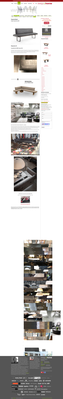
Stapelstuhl (16, 16)
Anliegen (43, 118)
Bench (42, 73)
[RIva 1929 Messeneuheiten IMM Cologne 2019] (46, 35)
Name (42, 112)
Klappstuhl (24, 16)
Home (12, 3)
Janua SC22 (43, 80)
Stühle (12, 16)
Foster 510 (42, 74)
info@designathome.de (46, 101)
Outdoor (50, 15)
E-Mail (42, 116)
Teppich (38, 15)
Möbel (19, 3)
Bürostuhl (20, 16)
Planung (15, 3)
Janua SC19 (43, 79)
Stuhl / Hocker (16, 15)
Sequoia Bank (43, 89)
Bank (34, 16)
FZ (41, 75)
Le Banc (42, 88)
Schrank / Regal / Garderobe (29, 15)
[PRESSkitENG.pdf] (25, 199)
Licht (22, 3)
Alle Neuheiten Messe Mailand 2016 (25, 204)
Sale (33, 3)
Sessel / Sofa (22, 15)
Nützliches (45, 15)
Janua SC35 (43, 81)
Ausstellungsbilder (44, 102)
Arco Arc (42, 68)
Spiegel (42, 15)
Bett (35, 15)
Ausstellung (30, 3)
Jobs (36, 3)
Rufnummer (43, 114)
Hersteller (25, 3)
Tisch (12, 15)
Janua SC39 (43, 82)
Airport (42, 67)
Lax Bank (42, 87)
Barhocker (31, 16)
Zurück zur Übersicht (45, 18)
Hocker (28, 16)
